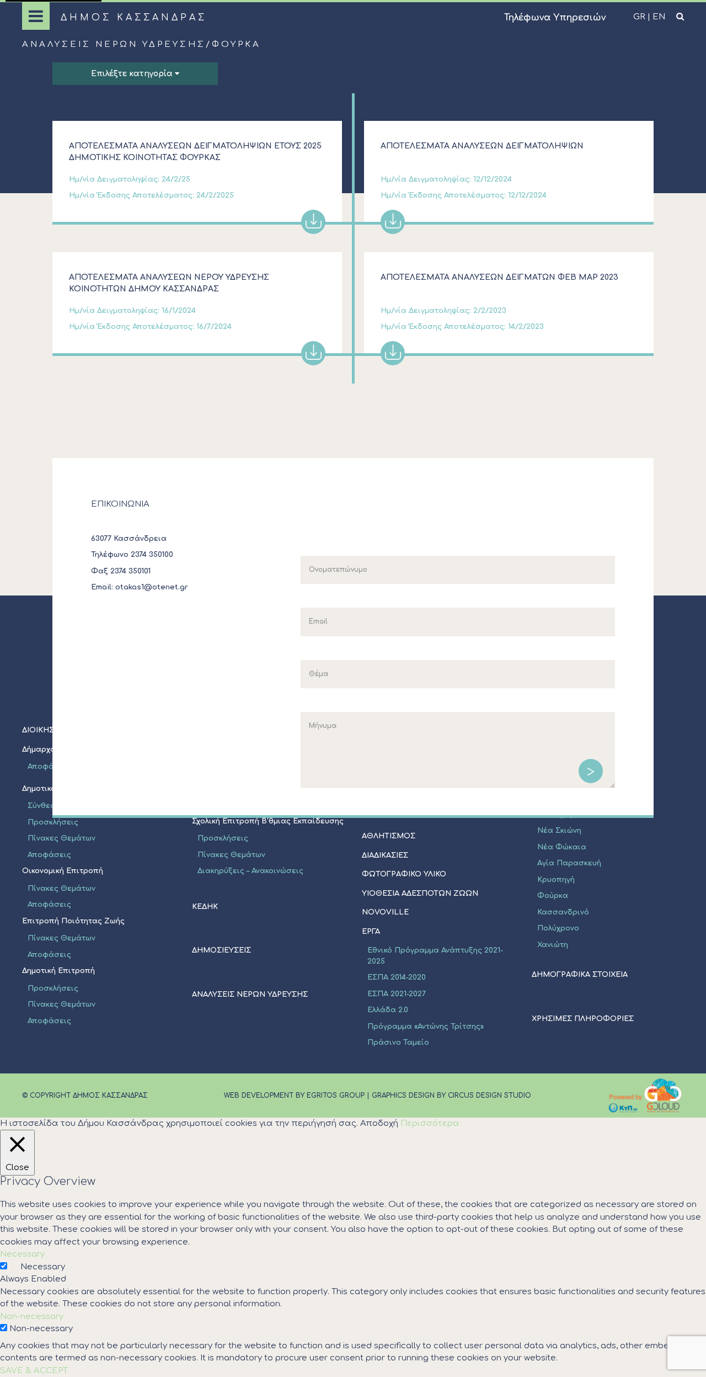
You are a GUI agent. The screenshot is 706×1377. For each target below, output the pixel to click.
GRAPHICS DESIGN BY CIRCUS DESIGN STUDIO (451, 1095)
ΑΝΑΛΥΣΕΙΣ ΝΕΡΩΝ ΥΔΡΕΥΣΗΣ (250, 994)
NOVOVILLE (385, 912)
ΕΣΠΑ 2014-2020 (396, 977)
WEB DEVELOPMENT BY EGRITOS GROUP (294, 1095)
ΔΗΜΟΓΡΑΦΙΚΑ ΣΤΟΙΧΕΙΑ (580, 975)
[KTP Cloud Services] (645, 1095)
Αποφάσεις (49, 855)
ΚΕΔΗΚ (205, 907)
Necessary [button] (22, 1254)
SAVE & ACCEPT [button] (34, 1370)
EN (658, 17)
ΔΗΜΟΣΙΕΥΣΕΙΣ (221, 950)
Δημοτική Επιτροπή (58, 971)
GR (639, 17)
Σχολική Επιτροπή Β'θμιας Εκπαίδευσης (268, 821)
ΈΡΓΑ (371, 931)
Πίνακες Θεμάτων (61, 838)
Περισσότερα (429, 1123)
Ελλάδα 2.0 (387, 1010)
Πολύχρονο (558, 928)
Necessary (42, 1267)
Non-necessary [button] (31, 1316)
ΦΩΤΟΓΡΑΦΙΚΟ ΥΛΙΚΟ (404, 874)
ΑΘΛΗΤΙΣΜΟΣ (388, 836)
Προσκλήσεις (53, 822)
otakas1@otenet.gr (151, 587)
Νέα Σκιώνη (559, 830)
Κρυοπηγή (556, 880)
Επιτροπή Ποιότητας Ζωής (73, 921)
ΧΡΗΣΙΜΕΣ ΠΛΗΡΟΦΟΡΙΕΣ (583, 1019)
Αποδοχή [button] (379, 1123)
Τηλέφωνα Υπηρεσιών (555, 18)
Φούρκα (552, 896)
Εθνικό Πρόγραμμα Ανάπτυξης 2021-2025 (435, 956)
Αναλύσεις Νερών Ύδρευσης (114, 44)
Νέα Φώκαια (561, 847)
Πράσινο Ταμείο (398, 1042)
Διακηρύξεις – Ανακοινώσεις (250, 871)
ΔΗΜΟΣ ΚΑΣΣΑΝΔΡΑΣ (134, 18)
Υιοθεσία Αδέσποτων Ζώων (420, 893)
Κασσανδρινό (563, 912)
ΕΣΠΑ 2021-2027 (396, 994)
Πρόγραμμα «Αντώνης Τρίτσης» (425, 1026)
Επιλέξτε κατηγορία (133, 74)
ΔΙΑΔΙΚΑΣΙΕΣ (385, 855)
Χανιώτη (552, 945)
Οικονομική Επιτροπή (62, 871)
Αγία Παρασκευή (569, 863)
